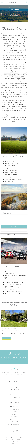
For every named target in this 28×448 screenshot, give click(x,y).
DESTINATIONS (14, 385)
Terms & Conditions (14, 443)
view (6, 338)
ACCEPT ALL (14, 226)
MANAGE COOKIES (14, 230)
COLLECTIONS (14, 387)
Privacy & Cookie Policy (14, 441)
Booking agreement (14, 400)
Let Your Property (14, 397)
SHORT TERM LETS (14, 389)
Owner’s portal (14, 402)
